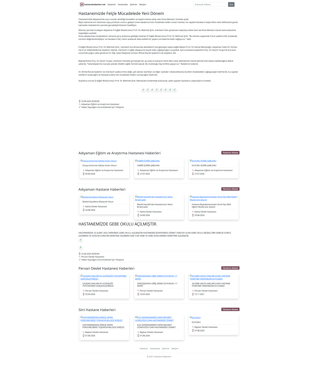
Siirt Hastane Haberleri (97, 309)
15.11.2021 (199, 294)
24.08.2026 (90, 210)
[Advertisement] (159, 128)
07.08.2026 (90, 335)
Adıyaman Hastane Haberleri (102, 189)
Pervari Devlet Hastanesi (92, 256)
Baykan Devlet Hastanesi (96, 332)
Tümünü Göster (230, 152)
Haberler (111, 4)
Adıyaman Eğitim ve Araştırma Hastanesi (100, 104)
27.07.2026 (144, 173)
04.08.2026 (90, 173)
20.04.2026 (90, 294)
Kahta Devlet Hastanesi (96, 206)
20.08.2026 (199, 215)
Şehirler (133, 4)
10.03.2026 (144, 294)
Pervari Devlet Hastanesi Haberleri (106, 268)
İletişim (142, 4)
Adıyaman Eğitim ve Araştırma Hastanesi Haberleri (120, 153)
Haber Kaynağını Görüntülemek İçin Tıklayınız (102, 107)
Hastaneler (123, 4)
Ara (231, 4)
